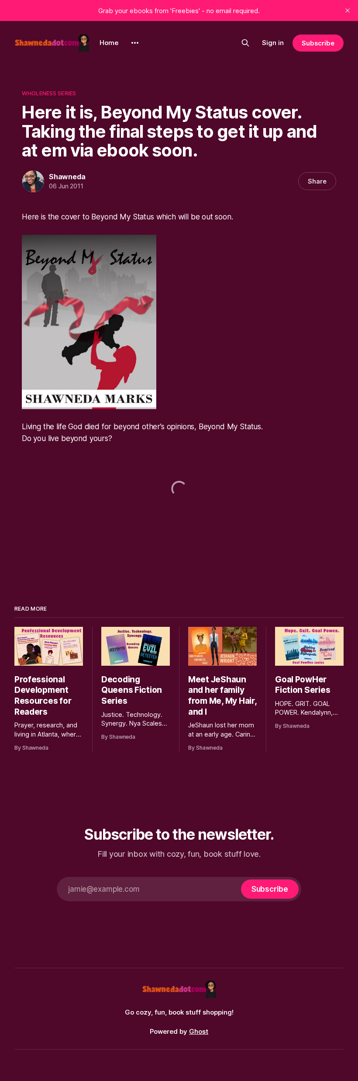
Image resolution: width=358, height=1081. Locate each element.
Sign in (273, 42)
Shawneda (67, 176)
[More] (135, 43)
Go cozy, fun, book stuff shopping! (179, 1012)
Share (317, 181)
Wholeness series (49, 93)
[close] (348, 10)
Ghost (198, 1031)
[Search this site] (245, 43)
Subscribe (318, 43)
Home (109, 42)
